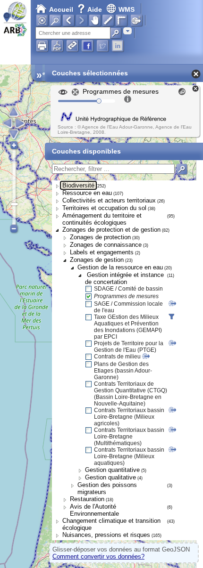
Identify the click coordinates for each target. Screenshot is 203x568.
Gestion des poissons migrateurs (107, 488)
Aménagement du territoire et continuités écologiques (102, 219)
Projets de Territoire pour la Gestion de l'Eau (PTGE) (128, 346)
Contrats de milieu (117, 356)
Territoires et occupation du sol (104, 207)
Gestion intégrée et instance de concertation (124, 278)
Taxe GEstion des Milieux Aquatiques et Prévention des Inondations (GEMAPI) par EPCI (128, 327)
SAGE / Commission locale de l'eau (128, 307)
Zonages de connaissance (106, 244)
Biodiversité (78, 185)
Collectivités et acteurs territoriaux (109, 200)
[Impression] (42, 45)
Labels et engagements (102, 252)
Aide (90, 9)
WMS (126, 9)
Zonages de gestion (97, 259)
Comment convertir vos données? (98, 556)
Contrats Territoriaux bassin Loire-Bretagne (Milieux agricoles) (129, 417)
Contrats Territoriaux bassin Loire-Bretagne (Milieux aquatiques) (129, 456)
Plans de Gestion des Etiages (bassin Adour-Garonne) (123, 371)
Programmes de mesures (126, 296)
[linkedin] (117, 45)
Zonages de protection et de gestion (111, 229)
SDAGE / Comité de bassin (128, 288)
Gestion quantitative (112, 469)
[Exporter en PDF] (57, 45)
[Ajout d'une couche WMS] (136, 20)
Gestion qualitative (110, 477)
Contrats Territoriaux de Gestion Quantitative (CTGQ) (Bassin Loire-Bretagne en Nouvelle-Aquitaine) (130, 394)
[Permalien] (72, 45)
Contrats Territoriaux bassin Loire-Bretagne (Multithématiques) (129, 436)
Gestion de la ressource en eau (120, 267)
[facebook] (87, 45)
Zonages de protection (100, 237)
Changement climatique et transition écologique (111, 524)
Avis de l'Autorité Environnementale (94, 510)
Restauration (87, 499)
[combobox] (127, 31)
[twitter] (102, 45)
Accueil (61, 9)
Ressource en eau (87, 192)
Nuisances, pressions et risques (106, 534)
